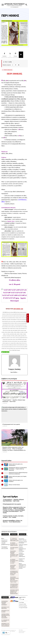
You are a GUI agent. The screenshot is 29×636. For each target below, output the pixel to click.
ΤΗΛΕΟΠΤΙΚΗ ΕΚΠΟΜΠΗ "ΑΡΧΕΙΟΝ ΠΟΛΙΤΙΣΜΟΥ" (13, 567)
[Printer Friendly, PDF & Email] (5, 352)
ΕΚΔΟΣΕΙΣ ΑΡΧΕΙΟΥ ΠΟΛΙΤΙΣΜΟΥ (23, 542)
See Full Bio (13, 372)
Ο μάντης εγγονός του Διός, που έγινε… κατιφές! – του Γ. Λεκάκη (13, 516)
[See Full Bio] (18, 372)
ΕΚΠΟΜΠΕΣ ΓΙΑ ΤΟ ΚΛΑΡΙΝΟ (5, 611)
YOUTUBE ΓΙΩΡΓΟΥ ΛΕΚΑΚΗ (14, 548)
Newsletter (27, 318)
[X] (22, 599)
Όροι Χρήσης (21, 602)
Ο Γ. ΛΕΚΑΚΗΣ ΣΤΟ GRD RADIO (5, 620)
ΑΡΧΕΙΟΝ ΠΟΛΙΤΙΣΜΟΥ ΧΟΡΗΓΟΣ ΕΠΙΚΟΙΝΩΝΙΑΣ (22, 554)
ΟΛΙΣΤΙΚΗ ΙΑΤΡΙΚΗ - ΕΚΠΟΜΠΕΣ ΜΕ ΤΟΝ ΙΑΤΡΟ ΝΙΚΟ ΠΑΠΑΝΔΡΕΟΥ (5, 615)
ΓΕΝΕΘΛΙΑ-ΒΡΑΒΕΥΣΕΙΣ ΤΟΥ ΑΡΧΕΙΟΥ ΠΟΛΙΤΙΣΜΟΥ (22, 549)
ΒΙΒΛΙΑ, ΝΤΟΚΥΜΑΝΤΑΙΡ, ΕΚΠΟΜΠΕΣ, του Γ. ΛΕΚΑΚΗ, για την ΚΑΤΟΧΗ (22, 566)
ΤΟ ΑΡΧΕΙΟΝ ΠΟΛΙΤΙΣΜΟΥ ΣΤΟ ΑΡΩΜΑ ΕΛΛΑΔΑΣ (14, 544)
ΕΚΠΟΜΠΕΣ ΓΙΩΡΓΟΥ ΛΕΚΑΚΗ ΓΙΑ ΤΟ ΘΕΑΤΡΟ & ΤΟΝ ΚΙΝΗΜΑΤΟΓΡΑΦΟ (14, 591)
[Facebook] (19, 599)
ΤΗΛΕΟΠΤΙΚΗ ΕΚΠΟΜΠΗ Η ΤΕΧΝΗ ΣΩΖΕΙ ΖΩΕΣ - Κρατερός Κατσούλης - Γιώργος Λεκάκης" (14, 579)
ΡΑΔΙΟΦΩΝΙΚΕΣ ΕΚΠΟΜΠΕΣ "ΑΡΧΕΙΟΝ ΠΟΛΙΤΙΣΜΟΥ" (4, 603)
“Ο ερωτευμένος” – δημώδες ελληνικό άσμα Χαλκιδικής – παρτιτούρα (13, 500)
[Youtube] (23, 599)
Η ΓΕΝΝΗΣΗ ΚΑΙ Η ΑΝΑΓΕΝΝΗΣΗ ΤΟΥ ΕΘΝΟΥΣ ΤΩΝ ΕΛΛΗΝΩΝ (14, 573)
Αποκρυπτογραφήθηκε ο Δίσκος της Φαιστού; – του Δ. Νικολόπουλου (12, 521)
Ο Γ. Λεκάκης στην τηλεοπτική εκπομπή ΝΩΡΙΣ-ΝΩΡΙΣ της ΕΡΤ (14, 539)
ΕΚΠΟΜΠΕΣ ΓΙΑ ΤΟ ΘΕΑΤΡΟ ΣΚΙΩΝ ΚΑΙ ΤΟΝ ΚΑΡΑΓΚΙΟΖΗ (5, 625)
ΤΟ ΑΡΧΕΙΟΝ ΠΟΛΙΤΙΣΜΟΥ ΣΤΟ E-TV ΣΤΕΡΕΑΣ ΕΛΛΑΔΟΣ (14, 561)
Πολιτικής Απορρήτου (23, 605)
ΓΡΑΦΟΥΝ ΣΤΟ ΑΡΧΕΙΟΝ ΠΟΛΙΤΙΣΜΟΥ (22, 560)
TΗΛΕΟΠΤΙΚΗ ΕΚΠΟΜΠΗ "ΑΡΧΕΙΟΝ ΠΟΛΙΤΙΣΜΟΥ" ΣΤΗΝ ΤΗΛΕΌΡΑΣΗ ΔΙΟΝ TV (14, 554)
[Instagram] (21, 599)
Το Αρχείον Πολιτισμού (23, 607)
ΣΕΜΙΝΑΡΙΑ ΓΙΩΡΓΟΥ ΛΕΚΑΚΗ (23, 545)
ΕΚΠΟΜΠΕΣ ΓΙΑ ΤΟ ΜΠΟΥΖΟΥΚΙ (5, 607)
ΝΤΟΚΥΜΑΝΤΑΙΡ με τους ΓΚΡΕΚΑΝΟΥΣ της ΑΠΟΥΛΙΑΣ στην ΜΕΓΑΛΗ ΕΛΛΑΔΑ (14, 586)
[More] (21, 55)
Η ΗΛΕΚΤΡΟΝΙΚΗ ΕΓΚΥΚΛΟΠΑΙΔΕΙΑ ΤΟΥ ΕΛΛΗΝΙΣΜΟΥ (14, 6)
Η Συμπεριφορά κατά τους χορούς (12, 504)
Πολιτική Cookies (22, 604)
